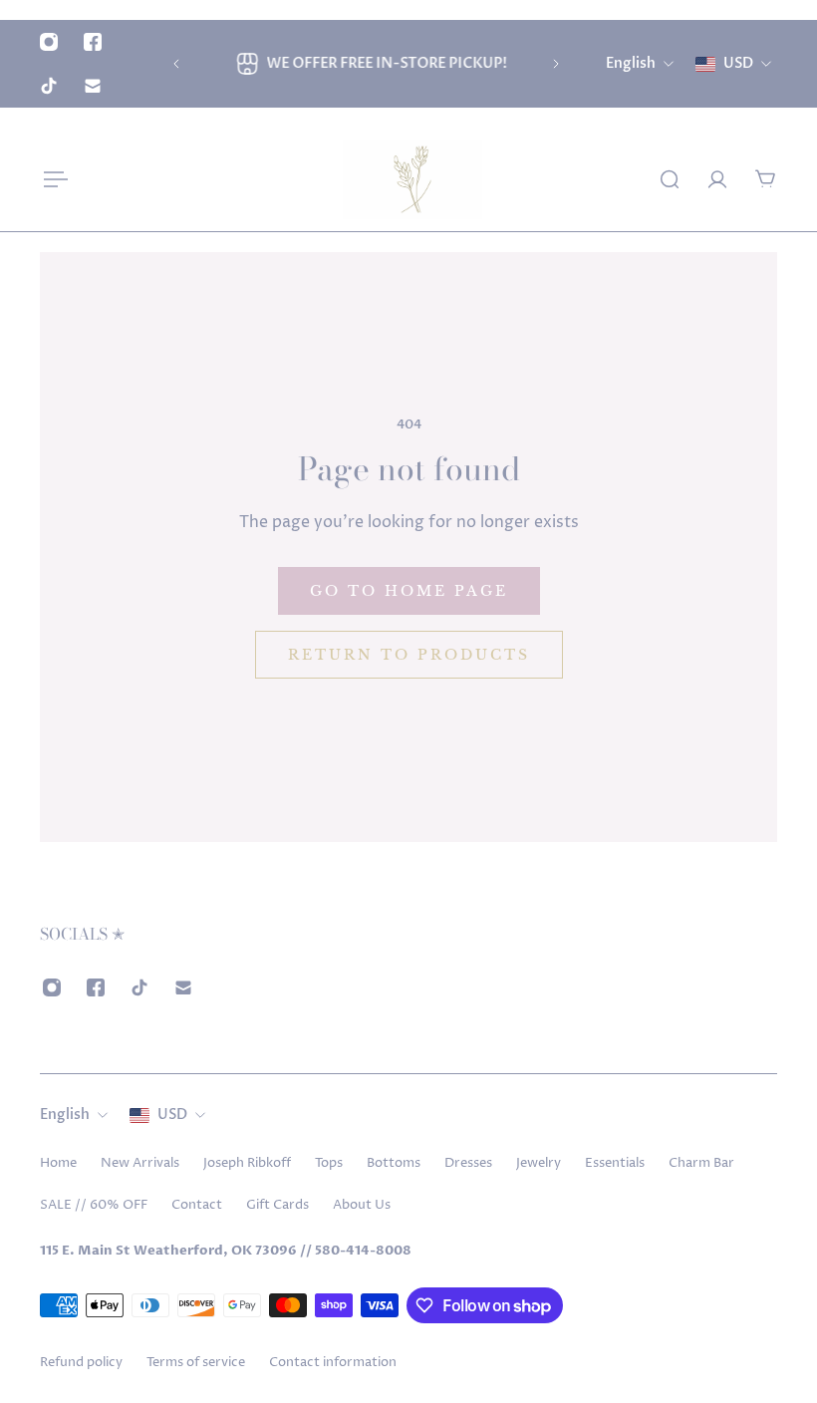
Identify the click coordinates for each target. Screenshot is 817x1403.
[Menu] (52, 179)
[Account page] (717, 179)
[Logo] (412, 179)
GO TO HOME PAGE (409, 591)
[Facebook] (93, 42)
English (65, 1114)
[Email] (93, 86)
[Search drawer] (669, 179)
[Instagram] (49, 42)
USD (172, 1114)
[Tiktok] (49, 86)
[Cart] (765, 179)
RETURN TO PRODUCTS (409, 655)
